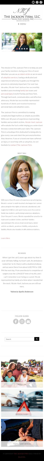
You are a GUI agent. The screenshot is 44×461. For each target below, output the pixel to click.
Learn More (5, 238)
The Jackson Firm (21, 454)
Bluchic (21, 457)
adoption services (10, 77)
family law (24, 90)
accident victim (24, 74)
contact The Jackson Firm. (21, 145)
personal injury (7, 94)
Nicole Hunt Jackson (33, 122)
